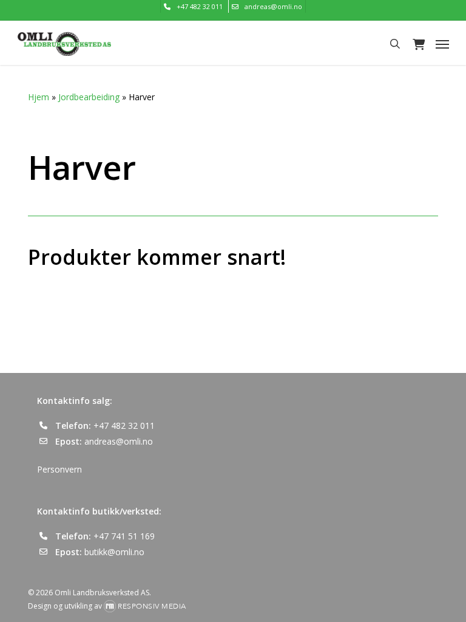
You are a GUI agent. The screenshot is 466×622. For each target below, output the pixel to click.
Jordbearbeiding (89, 97)
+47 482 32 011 (124, 425)
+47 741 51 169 (124, 536)
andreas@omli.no (118, 441)
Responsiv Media (152, 606)
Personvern (59, 469)
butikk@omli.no (114, 552)
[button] (442, 44)
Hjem (38, 97)
